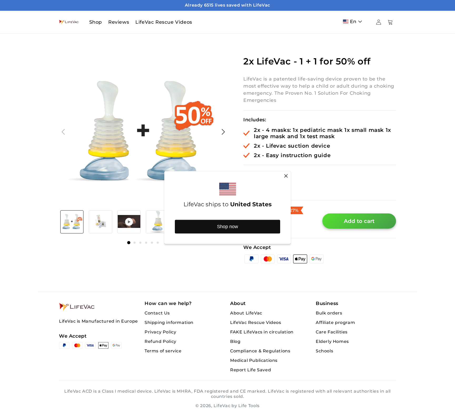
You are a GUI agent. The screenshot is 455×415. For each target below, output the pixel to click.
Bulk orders (329, 313)
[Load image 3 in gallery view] (157, 221)
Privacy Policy (160, 331)
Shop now (227, 226)
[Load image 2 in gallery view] (100, 221)
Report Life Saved (250, 369)
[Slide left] (63, 132)
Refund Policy (160, 341)
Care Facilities (332, 331)
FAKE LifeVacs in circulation (262, 331)
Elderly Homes (332, 341)
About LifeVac (246, 313)
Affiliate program (335, 322)
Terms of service (163, 350)
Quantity (254, 174)
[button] (354, 21)
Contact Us (157, 313)
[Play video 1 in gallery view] (129, 221)
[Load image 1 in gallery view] (71, 221)
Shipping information (169, 322)
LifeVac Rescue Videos (255, 322)
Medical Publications (254, 360)
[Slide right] (223, 132)
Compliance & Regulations (260, 350)
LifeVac (222, 405)
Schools (324, 350)
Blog (235, 341)
